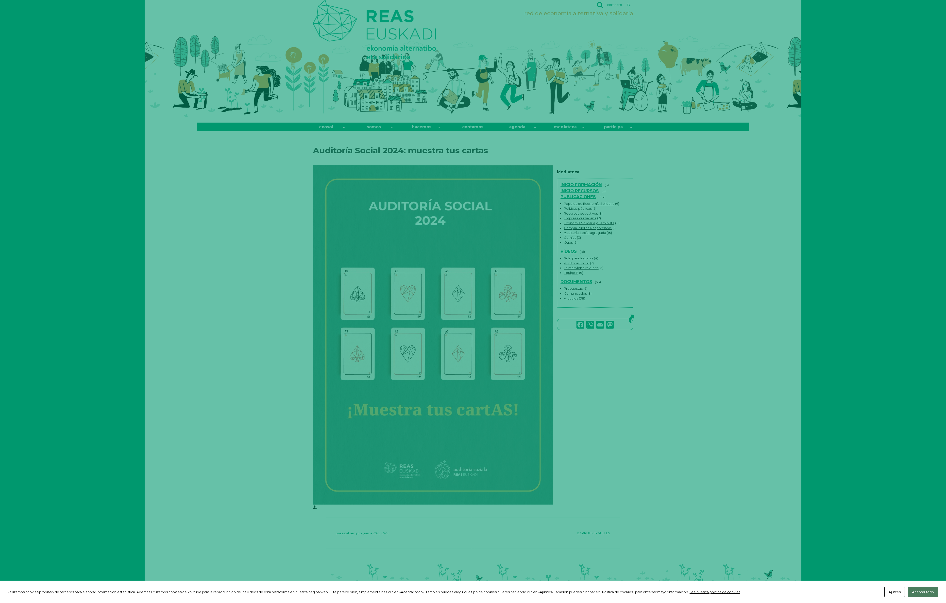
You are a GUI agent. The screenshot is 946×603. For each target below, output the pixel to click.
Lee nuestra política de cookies (715, 592)
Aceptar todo (923, 592)
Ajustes (895, 592)
